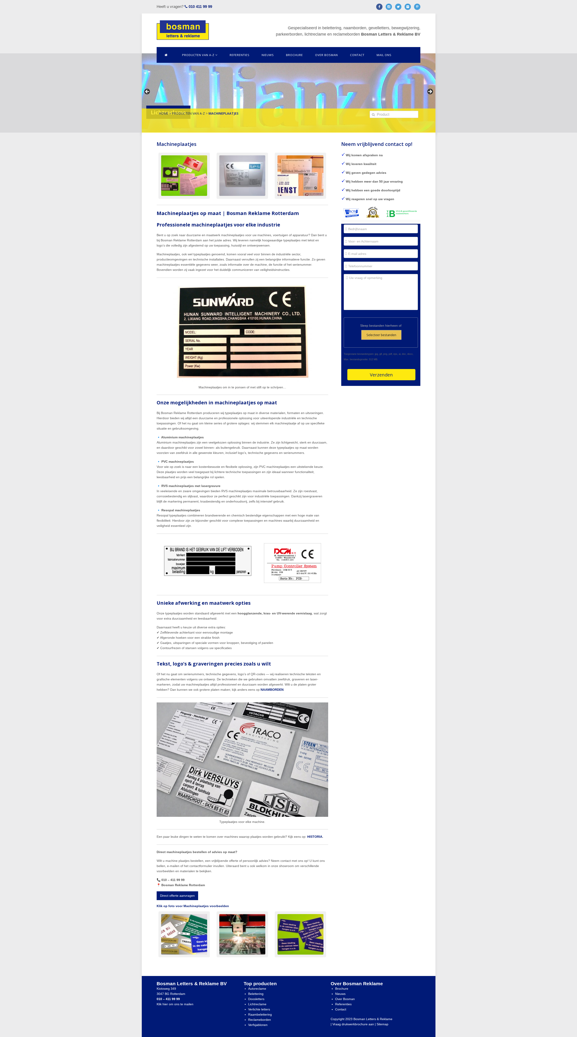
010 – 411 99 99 (168, 999)
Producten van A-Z (198, 55)
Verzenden (381, 375)
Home (163, 113)
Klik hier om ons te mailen (175, 1004)
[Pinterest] (417, 7)
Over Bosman (326, 55)
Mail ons (384, 55)
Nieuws (268, 55)
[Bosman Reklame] (183, 30)
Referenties (240, 55)
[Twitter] (398, 7)
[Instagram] (389, 7)
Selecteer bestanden (381, 335)
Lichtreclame (257, 1004)
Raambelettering (260, 1014)
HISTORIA (314, 836)
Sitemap (382, 1024)
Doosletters (256, 999)
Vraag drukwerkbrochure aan (353, 1024)
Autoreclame (257, 988)
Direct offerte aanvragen (177, 895)
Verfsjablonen (258, 1025)
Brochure (294, 55)
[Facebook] (379, 7)
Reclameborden (259, 1019)
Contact (357, 55)
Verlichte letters (259, 1009)
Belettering (255, 994)
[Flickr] (408, 7)
